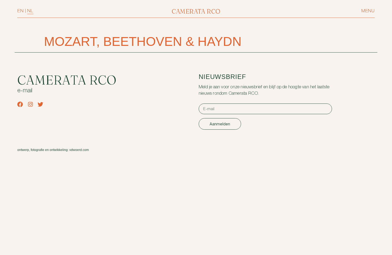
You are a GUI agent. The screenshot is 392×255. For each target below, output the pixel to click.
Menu (368, 10)
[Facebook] (20, 104)
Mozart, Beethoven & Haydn (143, 41)
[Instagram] (30, 104)
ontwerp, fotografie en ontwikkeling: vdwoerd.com (53, 150)
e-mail (25, 90)
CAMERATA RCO (196, 11)
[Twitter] (40, 104)
